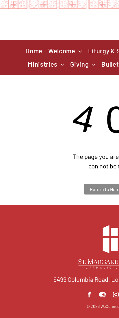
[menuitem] (34, 51)
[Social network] (102, 295)
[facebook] (89, 295)
